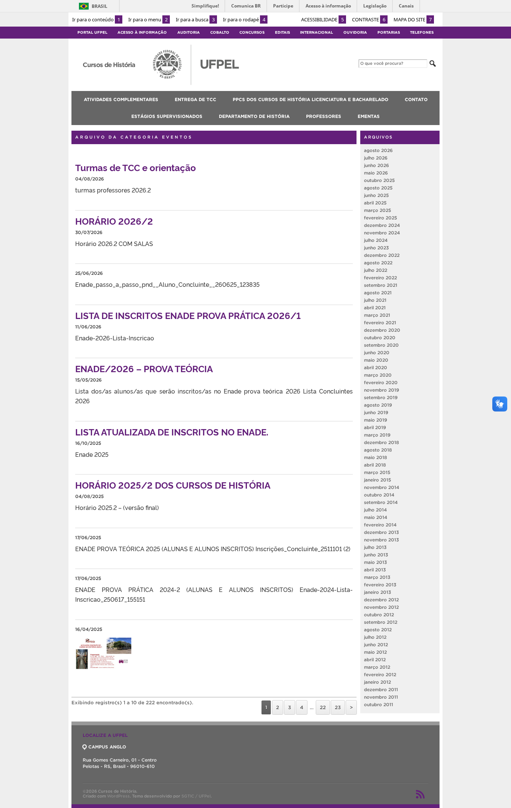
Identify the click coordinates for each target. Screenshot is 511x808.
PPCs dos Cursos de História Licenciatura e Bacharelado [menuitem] (310, 99)
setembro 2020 (381, 345)
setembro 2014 (381, 502)
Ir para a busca (195, 19)
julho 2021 (375, 300)
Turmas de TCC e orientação (135, 167)
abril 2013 (375, 569)
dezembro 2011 (381, 689)
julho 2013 (375, 547)
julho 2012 (375, 637)
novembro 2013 (381, 539)
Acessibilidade (322, 19)
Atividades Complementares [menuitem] (121, 99)
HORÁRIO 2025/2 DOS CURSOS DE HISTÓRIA (172, 485)
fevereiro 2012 (380, 674)
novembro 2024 (382, 232)
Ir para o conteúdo (96, 19)
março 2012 (377, 667)
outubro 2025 (379, 180)
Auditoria (188, 32)
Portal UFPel (92, 32)
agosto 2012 (378, 629)
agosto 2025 (378, 187)
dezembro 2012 (381, 599)
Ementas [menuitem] (369, 116)
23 (338, 707)
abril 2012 (375, 659)
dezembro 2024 (382, 225)
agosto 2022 (378, 262)
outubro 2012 (379, 614)
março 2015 (377, 472)
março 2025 (377, 210)
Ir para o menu (148, 19)
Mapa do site (413, 19)
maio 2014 (375, 517)
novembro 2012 (381, 607)
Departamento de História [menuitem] (254, 116)
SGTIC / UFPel (196, 796)
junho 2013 (376, 554)
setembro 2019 (381, 397)
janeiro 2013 (377, 592)
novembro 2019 (381, 390)
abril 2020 (375, 367)
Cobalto (219, 32)
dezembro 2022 (382, 255)
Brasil (99, 6)
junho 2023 (376, 247)
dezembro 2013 (381, 532)
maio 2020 (376, 360)
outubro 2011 (378, 704)
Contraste (368, 19)
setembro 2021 (380, 285)
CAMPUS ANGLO (107, 746)
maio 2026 (376, 172)
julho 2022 (375, 270)
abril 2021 (375, 307)
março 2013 (377, 577)
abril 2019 (375, 427)
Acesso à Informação (142, 32)
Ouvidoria (355, 32)
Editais (282, 32)
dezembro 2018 (381, 442)
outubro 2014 (379, 494)
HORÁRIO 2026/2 (114, 221)
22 (323, 707)
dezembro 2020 (382, 330)
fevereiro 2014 (380, 524)
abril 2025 (375, 202)
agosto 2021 (378, 292)
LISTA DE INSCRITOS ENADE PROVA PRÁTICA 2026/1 (188, 315)
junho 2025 (376, 195)
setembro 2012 (380, 622)
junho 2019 (376, 412)
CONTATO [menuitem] (416, 99)
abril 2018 (375, 464)
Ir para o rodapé (244, 19)
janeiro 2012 (377, 682)
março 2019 (377, 434)
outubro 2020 (379, 337)
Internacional (316, 32)
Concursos (251, 32)
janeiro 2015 (377, 479)
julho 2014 (375, 509)
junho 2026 (376, 165)
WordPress (118, 796)
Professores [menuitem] (323, 116)
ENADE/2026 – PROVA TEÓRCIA (144, 368)
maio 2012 (375, 652)
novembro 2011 (381, 697)
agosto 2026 (378, 150)
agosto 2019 (378, 405)
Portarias (388, 32)
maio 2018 (375, 457)
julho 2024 (376, 240)
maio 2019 (375, 419)
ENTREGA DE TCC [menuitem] (195, 99)
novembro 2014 (381, 487)
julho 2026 (376, 157)
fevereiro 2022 (380, 277)
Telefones (422, 32)
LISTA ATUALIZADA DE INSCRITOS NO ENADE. (171, 431)
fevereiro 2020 (381, 382)
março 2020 (378, 375)
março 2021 (377, 315)
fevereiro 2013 (380, 584)
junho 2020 (376, 352)
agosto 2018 (378, 449)
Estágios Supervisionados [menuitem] (166, 116)
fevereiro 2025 (380, 217)
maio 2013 (375, 562)
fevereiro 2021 (380, 322)
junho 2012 (376, 644)
